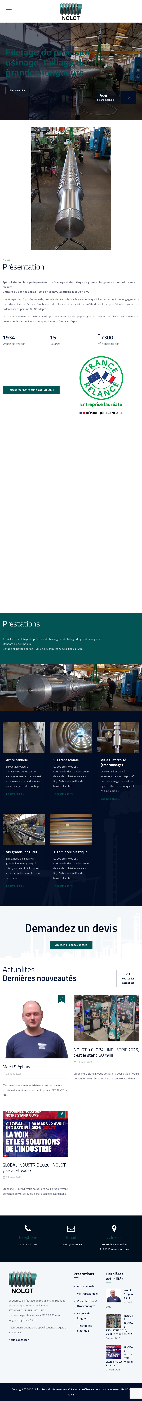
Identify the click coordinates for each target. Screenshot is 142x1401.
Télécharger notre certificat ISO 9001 (31, 390)
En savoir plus (17, 90)
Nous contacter (19, 1339)
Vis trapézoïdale (87, 1293)
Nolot (37, 1389)
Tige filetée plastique (84, 1328)
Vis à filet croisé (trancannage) (87, 1303)
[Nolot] (71, 11)
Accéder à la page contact (71, 945)
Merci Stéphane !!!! (20, 1066)
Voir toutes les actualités (128, 978)
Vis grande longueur (83, 1316)
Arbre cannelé (86, 1286)
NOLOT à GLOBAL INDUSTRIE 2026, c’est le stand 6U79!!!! (106, 1052)
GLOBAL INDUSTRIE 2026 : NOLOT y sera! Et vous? (34, 1168)
